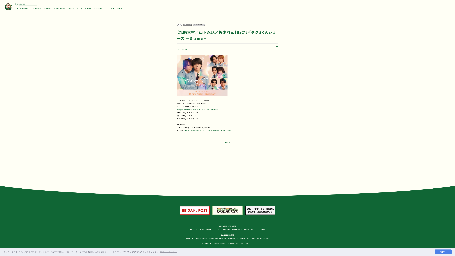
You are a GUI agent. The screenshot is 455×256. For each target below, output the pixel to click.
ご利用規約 (216, 243)
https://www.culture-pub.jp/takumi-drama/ (197, 109)
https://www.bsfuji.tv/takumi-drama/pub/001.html (208, 130)
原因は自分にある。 (237, 230)
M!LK (197, 230)
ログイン (247, 243)
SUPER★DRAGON (205, 230)
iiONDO (263, 230)
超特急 (192, 230)
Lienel (257, 230)
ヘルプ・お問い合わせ (232, 243)
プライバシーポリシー (205, 243)
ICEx (252, 230)
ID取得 (241, 243)
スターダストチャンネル (263, 239)
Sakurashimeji (216, 230)
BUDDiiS (246, 230)
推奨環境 (223, 243)
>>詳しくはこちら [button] (168, 252)
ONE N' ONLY (226, 230)
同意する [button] (443, 252)
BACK (227, 142)
